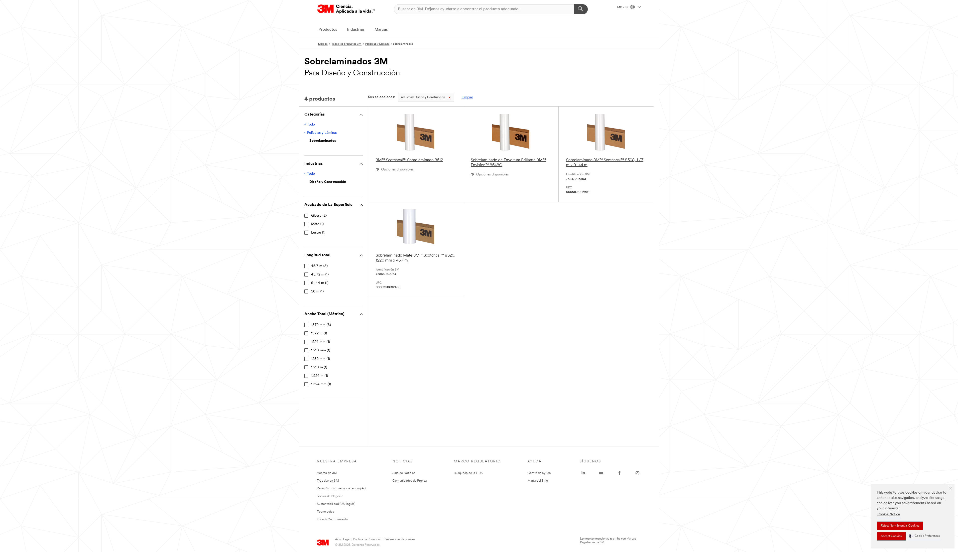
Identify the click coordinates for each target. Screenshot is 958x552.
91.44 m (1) (319, 283)
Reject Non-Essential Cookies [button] (900, 525)
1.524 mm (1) (321, 384)
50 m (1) (317, 291)
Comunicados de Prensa (409, 480)
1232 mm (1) (320, 359)
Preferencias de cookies (399, 539)
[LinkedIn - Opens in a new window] (583, 473)
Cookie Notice (888, 514)
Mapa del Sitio (537, 480)
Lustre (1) (318, 233)
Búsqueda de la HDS (468, 473)
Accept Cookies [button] (891, 536)
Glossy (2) (319, 216)
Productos (328, 30)
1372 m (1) (319, 333)
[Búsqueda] (581, 9)
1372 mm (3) (321, 325)
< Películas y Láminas (320, 133)
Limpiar (467, 97)
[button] (924, 536)
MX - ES (623, 7)
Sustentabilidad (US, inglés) (336, 504)
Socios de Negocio (330, 496)
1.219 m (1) (319, 367)
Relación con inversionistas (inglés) (341, 488)
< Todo (309, 125)
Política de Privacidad (367, 539)
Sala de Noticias (403, 473)
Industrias (355, 30)
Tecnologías (325, 511)
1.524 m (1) (319, 376)
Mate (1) (317, 224)
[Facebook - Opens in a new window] (619, 473)
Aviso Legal (342, 539)
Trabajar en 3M (328, 480)
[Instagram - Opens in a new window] (637, 473)
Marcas (381, 30)
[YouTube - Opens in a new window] (601, 473)
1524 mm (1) (320, 342)
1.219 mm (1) (320, 350)
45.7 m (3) (319, 266)
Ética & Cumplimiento (332, 519)
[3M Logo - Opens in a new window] (346, 9)
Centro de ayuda (539, 473)
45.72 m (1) (320, 274)
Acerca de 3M (327, 473)
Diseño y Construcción (422, 97)
